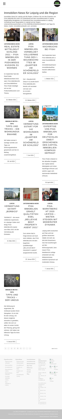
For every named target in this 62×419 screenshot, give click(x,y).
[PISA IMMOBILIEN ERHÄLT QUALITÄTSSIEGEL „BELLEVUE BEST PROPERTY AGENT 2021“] (31, 194)
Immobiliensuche (20, 365)
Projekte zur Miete (19, 368)
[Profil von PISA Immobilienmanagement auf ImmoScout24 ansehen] (54, 363)
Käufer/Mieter (19, 359)
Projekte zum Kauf (20, 371)
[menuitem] (3, 3)
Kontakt (29, 372)
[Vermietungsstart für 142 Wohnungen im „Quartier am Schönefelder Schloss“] (31, 112)
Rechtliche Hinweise (54, 414)
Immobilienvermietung (8, 367)
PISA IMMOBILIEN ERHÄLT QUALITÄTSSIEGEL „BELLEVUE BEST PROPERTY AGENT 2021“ (30, 216)
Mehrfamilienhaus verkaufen (8, 373)
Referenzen (29, 367)
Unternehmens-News (12, 44)
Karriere (29, 369)
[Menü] (3, 3)
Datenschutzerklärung (17, 414)
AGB (24, 414)
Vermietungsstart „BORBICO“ (11, 209)
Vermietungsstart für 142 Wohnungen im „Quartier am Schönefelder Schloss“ (31, 134)
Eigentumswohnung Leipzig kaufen (20, 362)
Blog (28, 374)
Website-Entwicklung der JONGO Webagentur (49, 416)
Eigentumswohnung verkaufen (8, 362)
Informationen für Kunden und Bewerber (41, 414)
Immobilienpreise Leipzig (20, 375)
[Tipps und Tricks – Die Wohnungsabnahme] (12, 112)
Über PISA (29, 365)
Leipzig (31, 44)
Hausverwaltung (8, 365)
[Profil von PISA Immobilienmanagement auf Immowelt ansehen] (54, 361)
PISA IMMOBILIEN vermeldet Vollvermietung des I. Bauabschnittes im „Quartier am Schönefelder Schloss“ (31, 59)
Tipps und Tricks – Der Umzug (12, 297)
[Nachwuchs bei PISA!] (50, 34)
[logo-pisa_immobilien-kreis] (57, 3)
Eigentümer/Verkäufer (8, 359)
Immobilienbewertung (31, 359)
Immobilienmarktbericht (31, 361)
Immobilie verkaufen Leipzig (7, 378)
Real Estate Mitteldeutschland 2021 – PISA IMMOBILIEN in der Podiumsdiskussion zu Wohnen (12, 57)
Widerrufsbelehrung (29, 414)
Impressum (10, 414)
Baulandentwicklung (31, 363)
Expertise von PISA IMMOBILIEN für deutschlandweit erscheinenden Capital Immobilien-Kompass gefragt (50, 139)
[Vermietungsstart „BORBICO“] (12, 194)
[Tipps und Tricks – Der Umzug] (12, 280)
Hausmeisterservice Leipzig (8, 370)
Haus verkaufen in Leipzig (8, 383)
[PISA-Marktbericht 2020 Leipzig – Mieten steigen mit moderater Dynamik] (50, 194)
